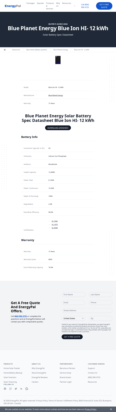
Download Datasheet (58, 128)
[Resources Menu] (74, 6)
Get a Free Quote (104, 6)
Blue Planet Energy (60, 50)
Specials (40, 3)
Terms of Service (55, 400)
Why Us (58, 4)
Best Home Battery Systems (36, 50)
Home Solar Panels (12, 368)
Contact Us (92, 373)
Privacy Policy (42, 400)
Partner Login (66, 382)
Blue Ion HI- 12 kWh (81, 50)
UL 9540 (55, 228)
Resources (66, 3)
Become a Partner (67, 368)
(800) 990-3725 (20, 316)
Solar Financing (10, 382)
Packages (31, 3)
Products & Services (50, 6)
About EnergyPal (39, 373)
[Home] (5, 50)
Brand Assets (65, 377)
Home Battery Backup (13, 373)
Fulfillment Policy (71, 400)
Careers (35, 382)
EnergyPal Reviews (40, 377)
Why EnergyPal (38, 368)
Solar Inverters (10, 377)
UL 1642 (55, 221)
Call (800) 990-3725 (85, 6)
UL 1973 (55, 224)
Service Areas (65, 373)
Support (91, 368)
